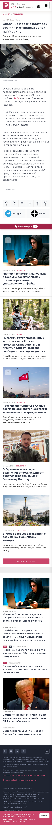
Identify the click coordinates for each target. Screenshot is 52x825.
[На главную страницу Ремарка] (6, 5)
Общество (18, 14)
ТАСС (17, 98)
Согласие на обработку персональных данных (20, 780)
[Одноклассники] (11, 751)
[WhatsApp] (23, 751)
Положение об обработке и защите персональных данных (24, 775)
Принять (44, 816)
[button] (46, 5)
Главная (6, 14)
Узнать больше (18, 821)
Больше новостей (26, 561)
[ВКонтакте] (5, 751)
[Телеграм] (17, 751)
